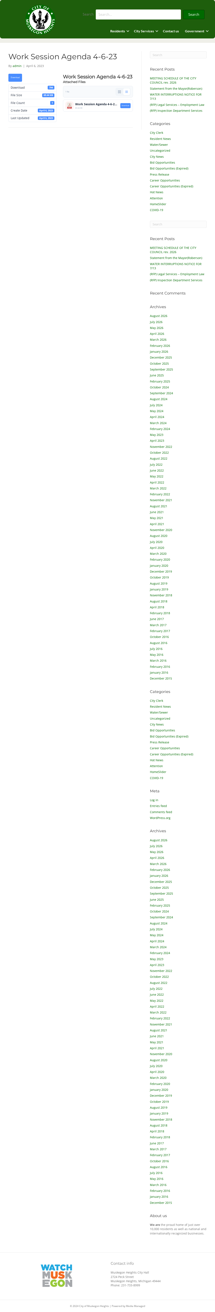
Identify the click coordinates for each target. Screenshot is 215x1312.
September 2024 (161, 393)
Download (15, 77)
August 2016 (158, 643)
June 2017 (157, 619)
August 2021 (158, 506)
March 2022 (158, 488)
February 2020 (160, 559)
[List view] (126, 91)
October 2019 (159, 577)
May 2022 (156, 476)
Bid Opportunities (162, 162)
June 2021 (157, 512)
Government (194, 31)
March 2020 (158, 554)
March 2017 (158, 625)
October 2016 (159, 637)
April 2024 (157, 417)
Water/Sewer (159, 145)
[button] (194, 14)
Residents (117, 31)
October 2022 (159, 453)
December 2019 (161, 571)
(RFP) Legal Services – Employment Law (177, 105)
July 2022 (156, 465)
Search (88, 14)
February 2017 (160, 631)
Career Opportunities (165, 180)
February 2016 (160, 667)
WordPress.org (160, 818)
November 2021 (161, 500)
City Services (144, 31)
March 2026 (158, 340)
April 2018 (157, 607)
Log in (154, 800)
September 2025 (161, 369)
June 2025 (157, 375)
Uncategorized (160, 150)
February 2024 (160, 429)
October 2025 (159, 363)
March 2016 (158, 661)
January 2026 (159, 352)
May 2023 (156, 435)
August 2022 (158, 458)
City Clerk (156, 133)
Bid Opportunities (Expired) (169, 168)
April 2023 (157, 441)
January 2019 (159, 589)
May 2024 (156, 411)
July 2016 (156, 649)
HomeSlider (158, 204)
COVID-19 (156, 210)
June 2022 (157, 470)
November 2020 (161, 530)
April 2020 (157, 548)
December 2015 (161, 678)
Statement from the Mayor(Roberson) (176, 89)
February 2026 (160, 346)
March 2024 (158, 423)
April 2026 (157, 334)
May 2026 (156, 328)
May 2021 (156, 518)
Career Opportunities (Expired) (171, 186)
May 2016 (156, 655)
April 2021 (157, 524)
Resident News (160, 139)
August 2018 (158, 601)
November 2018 (161, 595)
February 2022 (160, 494)
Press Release (159, 174)
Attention (156, 198)
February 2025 (160, 381)
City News (157, 157)
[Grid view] (119, 91)
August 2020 (158, 536)
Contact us (171, 31)
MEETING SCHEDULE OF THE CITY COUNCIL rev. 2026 (173, 80)
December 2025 (161, 357)
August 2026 (158, 316)
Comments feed (161, 812)
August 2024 (158, 399)
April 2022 (157, 482)
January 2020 (159, 566)
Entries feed (158, 806)
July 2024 (156, 405)
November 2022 (161, 447)
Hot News (156, 192)
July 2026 (156, 322)
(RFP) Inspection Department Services (176, 111)
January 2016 (159, 672)
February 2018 (160, 613)
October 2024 (159, 387)
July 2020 (156, 542)
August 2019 (158, 583)
